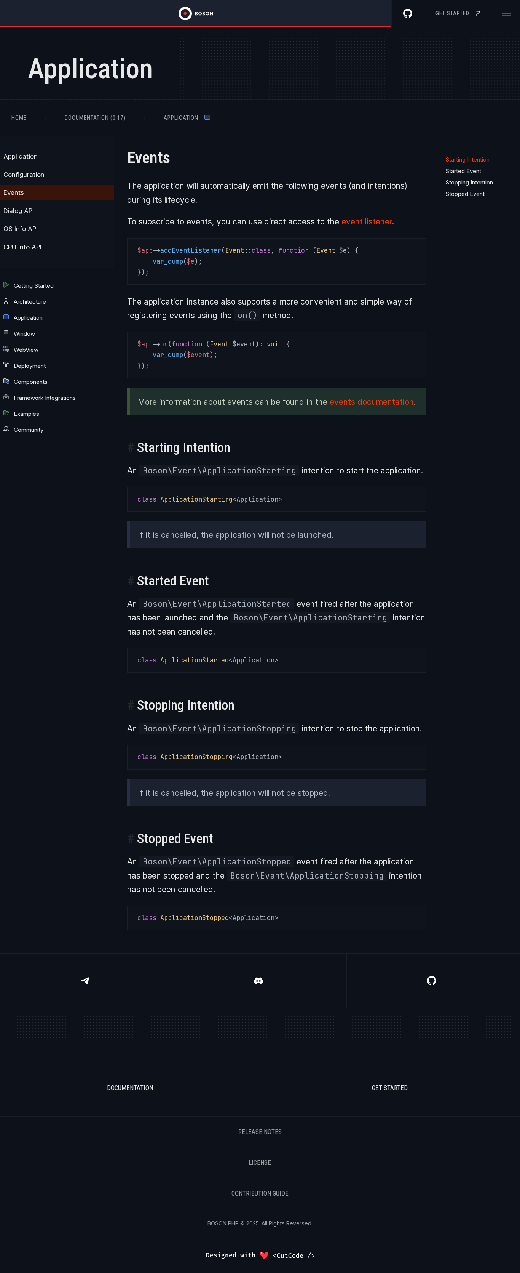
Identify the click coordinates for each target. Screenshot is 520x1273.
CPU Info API (22, 247)
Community (27, 429)
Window (23, 333)
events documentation (372, 402)
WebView (25, 349)
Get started (390, 1088)
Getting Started (33, 285)
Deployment (29, 365)
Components (30, 381)
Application (20, 156)
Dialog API (18, 211)
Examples (25, 413)
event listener (366, 221)
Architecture (29, 301)
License (260, 1162)
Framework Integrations (44, 397)
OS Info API (20, 228)
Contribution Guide (260, 1193)
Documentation (130, 1088)
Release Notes (260, 1131)
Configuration (24, 174)
